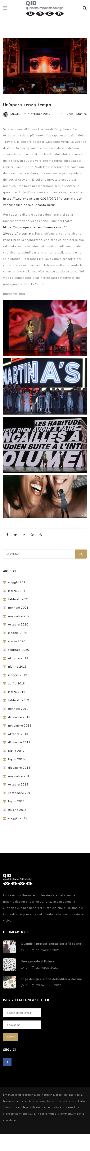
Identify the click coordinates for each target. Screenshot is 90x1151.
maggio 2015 (17, 818)
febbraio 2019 (18, 700)
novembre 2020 (19, 616)
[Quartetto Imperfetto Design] (45, 9)
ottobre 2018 (18, 734)
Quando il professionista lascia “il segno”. (52, 943)
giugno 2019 (17, 666)
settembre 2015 (20, 793)
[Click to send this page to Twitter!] (16, 535)
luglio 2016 (16, 759)
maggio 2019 (17, 675)
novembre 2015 (19, 776)
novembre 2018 (19, 725)
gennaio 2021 (18, 607)
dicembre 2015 (19, 767)
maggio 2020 (17, 633)
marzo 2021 (16, 590)
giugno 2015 (17, 809)
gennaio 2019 (18, 708)
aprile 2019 (16, 683)
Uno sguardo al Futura (37, 961)
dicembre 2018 (19, 717)
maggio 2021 (17, 582)
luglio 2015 (16, 801)
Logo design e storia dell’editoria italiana (51, 979)
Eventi (70, 114)
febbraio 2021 (18, 599)
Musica (81, 114)
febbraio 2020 (18, 649)
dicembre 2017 (19, 742)
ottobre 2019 (18, 658)
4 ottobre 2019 (39, 114)
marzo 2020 (16, 641)
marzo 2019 (16, 692)
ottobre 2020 (18, 624)
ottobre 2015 (18, 784)
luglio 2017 (16, 750)
